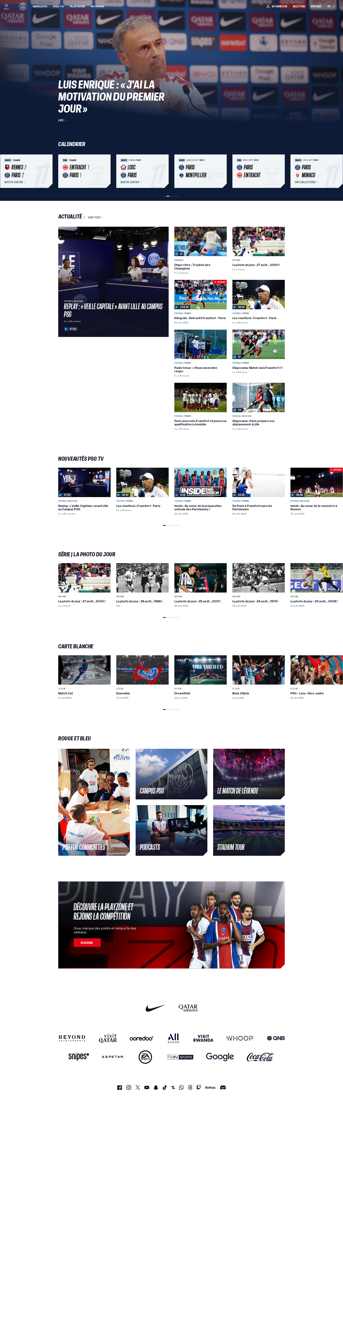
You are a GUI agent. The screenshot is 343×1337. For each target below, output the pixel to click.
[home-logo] (23, 6)
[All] (173, 1038)
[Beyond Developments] (72, 1038)
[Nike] (156, 1008)
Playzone (77, 6)
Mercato (40, 6)
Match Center (13, 182)
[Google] (220, 1057)
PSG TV (58, 6)
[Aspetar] (112, 1057)
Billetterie (299, 6)
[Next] (280, 171)
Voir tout (94, 217)
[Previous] (62, 171)
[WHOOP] (240, 1038)
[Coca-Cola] (260, 1057)
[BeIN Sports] (180, 1057)
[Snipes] (79, 1057)
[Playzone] (87, 942)
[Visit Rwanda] (203, 1038)
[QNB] (276, 1038)
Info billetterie (305, 182)
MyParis (97, 6)
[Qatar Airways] (188, 1008)
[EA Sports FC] (145, 1057)
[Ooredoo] (141, 1038)
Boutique (316, 6)
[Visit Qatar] (108, 1038)
